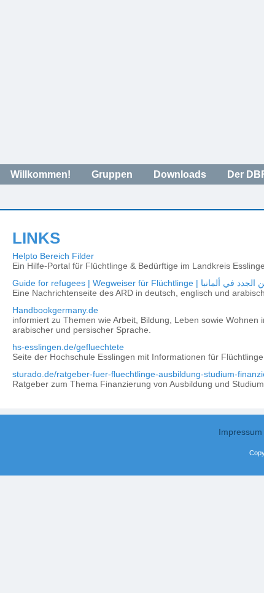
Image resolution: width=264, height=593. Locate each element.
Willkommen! (40, 174)
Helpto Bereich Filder (53, 256)
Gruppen (112, 174)
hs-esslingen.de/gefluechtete (68, 347)
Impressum (240, 432)
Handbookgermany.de (55, 310)
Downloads (179, 174)
